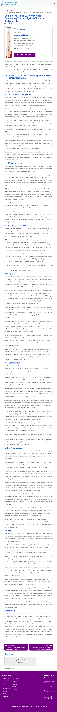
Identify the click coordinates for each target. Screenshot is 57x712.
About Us (5, 685)
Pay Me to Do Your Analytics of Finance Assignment (25, 55)
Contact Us (15, 678)
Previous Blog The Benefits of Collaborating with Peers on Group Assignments (15, 647)
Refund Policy (15, 692)
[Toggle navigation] (54, 3)
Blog (4, 683)
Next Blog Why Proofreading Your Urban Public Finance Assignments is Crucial (42, 647)
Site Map (14, 695)
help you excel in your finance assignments (25, 67)
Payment (14, 689)
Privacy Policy (6, 688)
